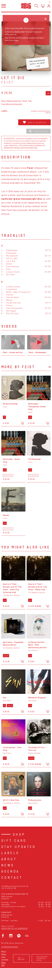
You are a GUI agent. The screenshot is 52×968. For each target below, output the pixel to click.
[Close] (45, 19)
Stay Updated (18, 846)
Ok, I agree (21, 958)
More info (3, 963)
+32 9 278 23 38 (8, 888)
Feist (7, 82)
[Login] (49, 6)
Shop (19, 834)
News (7, 865)
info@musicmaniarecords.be (14, 886)
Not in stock (41, 131)
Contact (12, 877)
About (9, 859)
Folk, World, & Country (11, 104)
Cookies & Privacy (9, 946)
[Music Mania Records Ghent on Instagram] (11, 935)
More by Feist (18, 367)
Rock (24, 101)
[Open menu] (3, 5)
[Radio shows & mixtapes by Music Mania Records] (26, 935)
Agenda (10, 871)
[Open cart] (43, 6)
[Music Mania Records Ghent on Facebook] (3, 935)
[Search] (36, 6)
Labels (10, 853)
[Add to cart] (22, 423)
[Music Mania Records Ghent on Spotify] (19, 935)
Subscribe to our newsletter (14, 928)
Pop (30, 101)
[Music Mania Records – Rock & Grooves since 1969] (26, 6)
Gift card (14, 840)
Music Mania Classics (11, 101)
